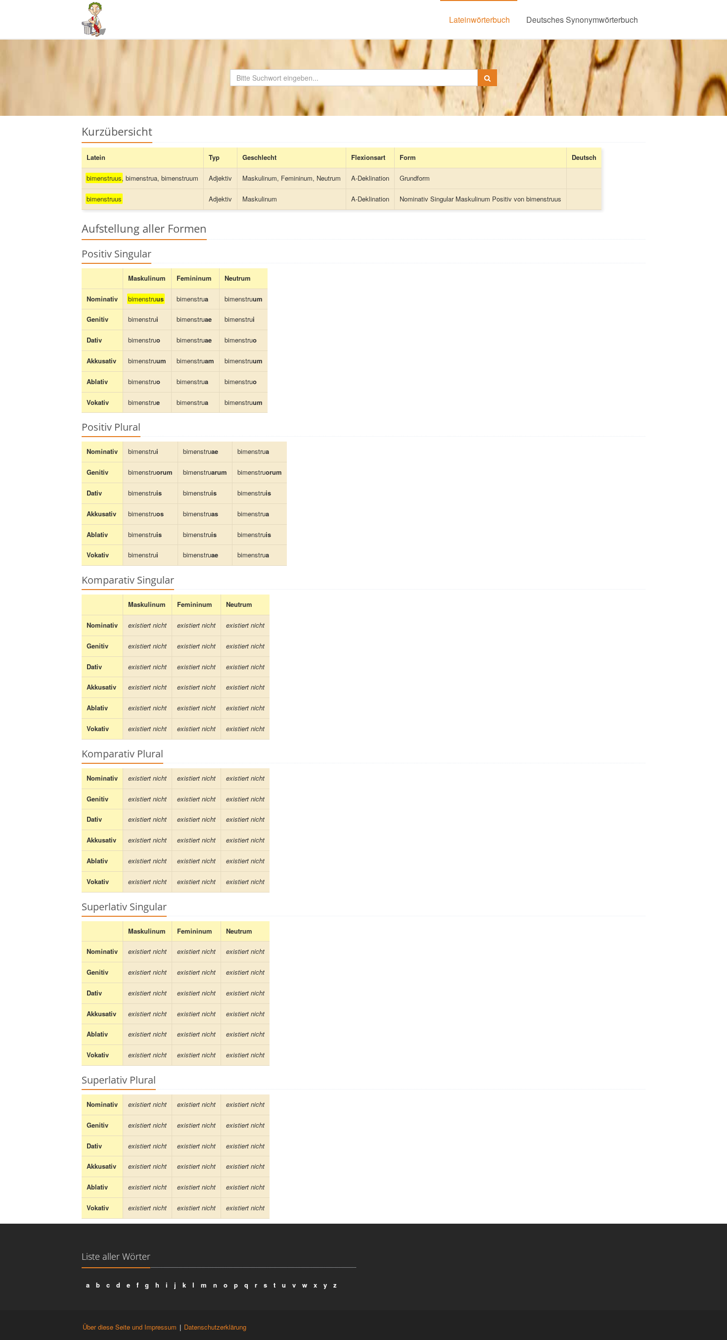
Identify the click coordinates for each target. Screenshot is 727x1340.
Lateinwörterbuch (479, 19)
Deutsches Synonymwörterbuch (582, 19)
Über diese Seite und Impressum (130, 1327)
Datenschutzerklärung (215, 1327)
